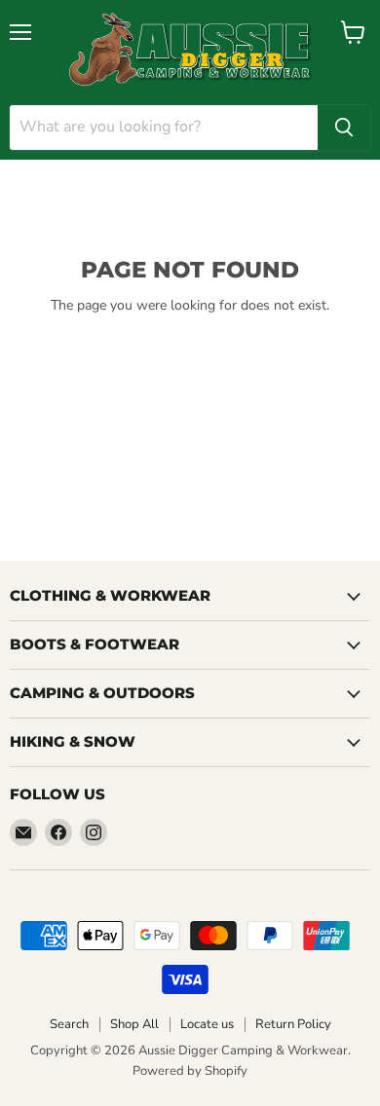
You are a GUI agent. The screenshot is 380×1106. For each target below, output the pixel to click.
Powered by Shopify (190, 1071)
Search (69, 1024)
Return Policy (293, 1024)
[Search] (344, 127)
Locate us (207, 1024)
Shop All (134, 1024)
